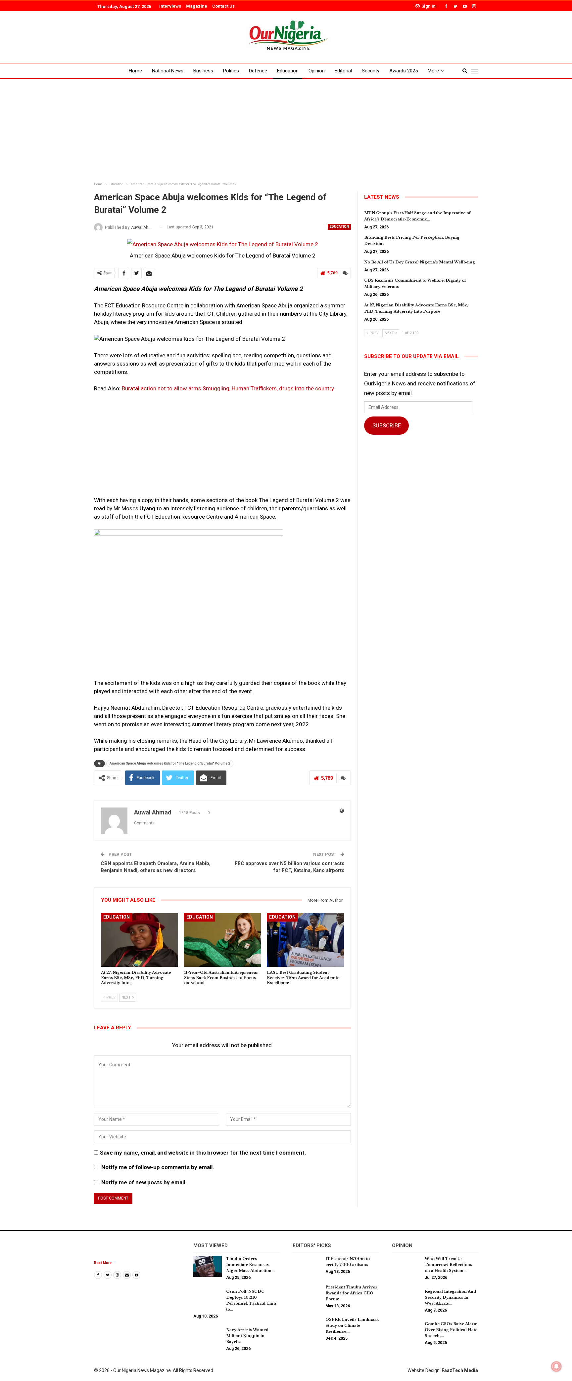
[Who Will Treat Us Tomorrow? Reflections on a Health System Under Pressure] (406, 1266)
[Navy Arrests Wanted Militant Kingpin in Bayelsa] (207, 1337)
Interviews (170, 6)
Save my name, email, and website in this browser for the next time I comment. (203, 1152)
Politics (231, 71)
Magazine (196, 6)
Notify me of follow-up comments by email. (157, 1167)
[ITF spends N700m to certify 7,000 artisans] (307, 1266)
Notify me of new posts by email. (144, 1182)
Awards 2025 (403, 71)
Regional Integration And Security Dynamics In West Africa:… (450, 1297)
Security (370, 71)
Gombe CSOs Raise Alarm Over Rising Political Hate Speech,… (451, 1330)
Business (203, 71)
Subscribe (386, 425)
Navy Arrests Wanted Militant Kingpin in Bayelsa (247, 1335)
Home (135, 71)
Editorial (343, 71)
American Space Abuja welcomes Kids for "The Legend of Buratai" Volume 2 (170, 763)
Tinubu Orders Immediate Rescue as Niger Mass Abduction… (250, 1264)
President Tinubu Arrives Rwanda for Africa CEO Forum (351, 1293)
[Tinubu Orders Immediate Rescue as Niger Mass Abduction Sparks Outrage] (207, 1266)
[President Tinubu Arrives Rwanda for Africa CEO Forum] (307, 1294)
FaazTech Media (460, 1370)
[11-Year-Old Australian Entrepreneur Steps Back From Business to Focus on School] (222, 940)
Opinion (317, 71)
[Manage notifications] (556, 1366)
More (433, 71)
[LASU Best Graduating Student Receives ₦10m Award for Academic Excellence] (305, 940)
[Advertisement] (286, 131)
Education (288, 71)
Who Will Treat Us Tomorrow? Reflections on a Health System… (448, 1264)
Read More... (104, 1263)
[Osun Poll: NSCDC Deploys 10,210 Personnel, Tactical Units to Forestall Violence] (207, 1299)
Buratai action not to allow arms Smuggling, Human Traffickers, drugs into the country (228, 388)
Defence (258, 71)
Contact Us (223, 6)
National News (167, 71)
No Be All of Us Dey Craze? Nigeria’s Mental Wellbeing (419, 262)
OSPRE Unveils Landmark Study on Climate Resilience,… (352, 1325)
